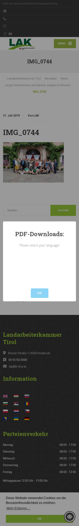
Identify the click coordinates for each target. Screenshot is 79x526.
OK (39, 293)
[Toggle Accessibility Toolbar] (69, 516)
